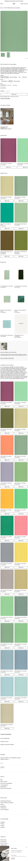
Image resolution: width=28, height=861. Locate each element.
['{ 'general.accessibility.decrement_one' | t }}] (5, 91)
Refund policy (3, 839)
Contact (2, 804)
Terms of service (4, 843)
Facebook (2, 827)
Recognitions (3, 806)
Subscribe (13, 858)
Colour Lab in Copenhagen (6, 783)
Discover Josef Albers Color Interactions (7, 358)
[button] (22, 3)
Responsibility (3, 786)
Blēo (14, 3)
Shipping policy (3, 845)
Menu (1, 3)
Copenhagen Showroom (5, 800)
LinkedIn (2, 825)
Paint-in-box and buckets (5, 788)
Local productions (4, 785)
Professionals (3, 807)
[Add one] (9, 91)
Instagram (2, 822)
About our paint (3, 781)
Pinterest (2, 823)
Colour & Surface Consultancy (6, 802)
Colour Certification (4, 809)
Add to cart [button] (8, 167)
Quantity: (2, 91)
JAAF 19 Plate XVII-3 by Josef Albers (12, 7)
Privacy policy (3, 841)
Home (1, 7)
